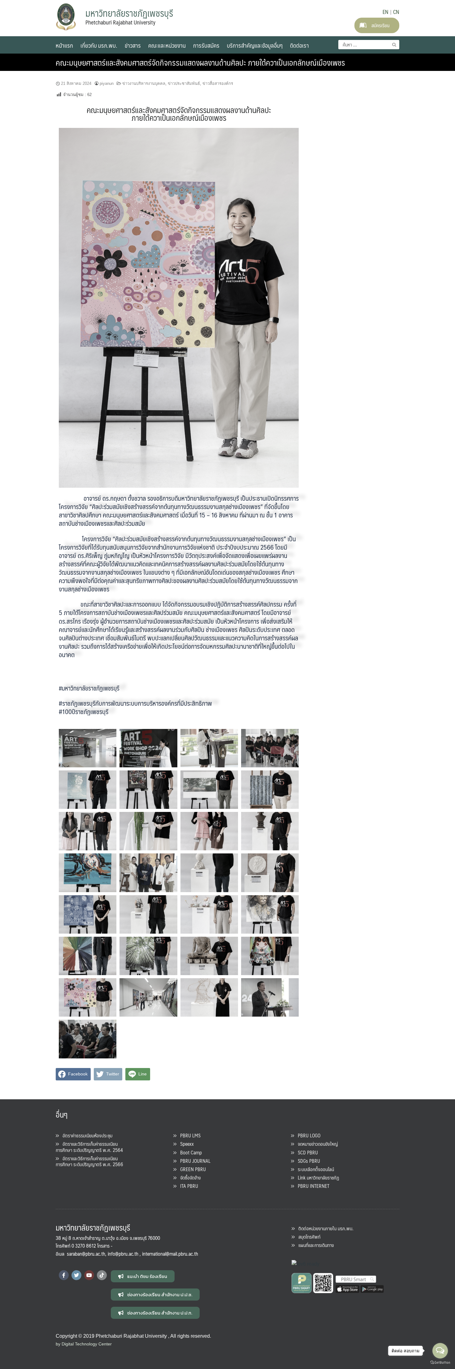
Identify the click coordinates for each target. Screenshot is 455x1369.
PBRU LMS (188, 1135)
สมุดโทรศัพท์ (307, 1236)
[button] (143, 1276)
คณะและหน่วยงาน (167, 45)
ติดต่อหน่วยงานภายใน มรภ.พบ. (324, 1228)
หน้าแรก (64, 45)
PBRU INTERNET (311, 1186)
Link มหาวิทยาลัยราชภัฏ (316, 1177)
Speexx (185, 1144)
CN (396, 11)
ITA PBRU (187, 1186)
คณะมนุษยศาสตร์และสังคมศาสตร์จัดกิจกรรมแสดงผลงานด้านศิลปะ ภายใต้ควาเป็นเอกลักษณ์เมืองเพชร (200, 62)
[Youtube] (89, 1275)
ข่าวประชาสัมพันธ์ (184, 83)
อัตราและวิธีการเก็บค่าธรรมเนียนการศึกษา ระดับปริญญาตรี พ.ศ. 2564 (89, 1147)
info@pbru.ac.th (123, 1253)
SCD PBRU (306, 1152)
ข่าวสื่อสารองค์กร (217, 83)
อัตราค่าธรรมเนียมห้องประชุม (85, 1135)
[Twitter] (76, 1275)
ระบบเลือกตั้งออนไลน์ (314, 1169)
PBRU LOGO (307, 1135)
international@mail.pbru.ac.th (170, 1253)
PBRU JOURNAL (193, 1161)
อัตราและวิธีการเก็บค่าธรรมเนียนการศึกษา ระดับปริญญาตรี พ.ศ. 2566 (89, 1161)
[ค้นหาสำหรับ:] (368, 44)
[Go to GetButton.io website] (440, 1363)
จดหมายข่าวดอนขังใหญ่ (316, 1144)
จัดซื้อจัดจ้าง (188, 1177)
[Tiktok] (102, 1275)
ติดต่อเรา (299, 45)
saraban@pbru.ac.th (86, 1253)
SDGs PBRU (307, 1161)
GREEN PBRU (191, 1169)
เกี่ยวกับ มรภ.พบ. (98, 45)
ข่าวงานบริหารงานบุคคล (143, 83)
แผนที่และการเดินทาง (314, 1245)
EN (385, 11)
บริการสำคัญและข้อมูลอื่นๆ (255, 45)
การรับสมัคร (206, 45)
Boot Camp (189, 1152)
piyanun (107, 83)
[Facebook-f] (64, 1275)
